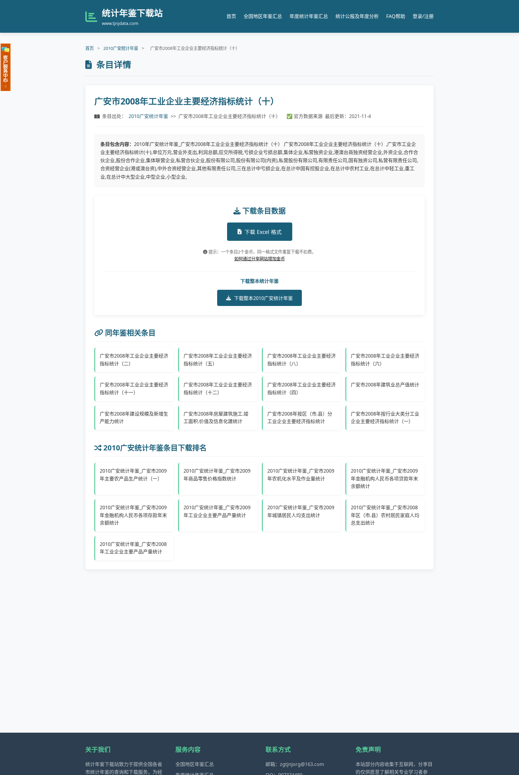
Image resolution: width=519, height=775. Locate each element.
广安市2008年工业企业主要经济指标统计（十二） (218, 388)
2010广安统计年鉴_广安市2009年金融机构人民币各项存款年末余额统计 (133, 515)
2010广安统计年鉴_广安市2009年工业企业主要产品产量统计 (217, 511)
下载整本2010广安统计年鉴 (263, 298)
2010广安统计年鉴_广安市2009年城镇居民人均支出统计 (300, 511)
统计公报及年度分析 (357, 16)
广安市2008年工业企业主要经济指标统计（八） (301, 360)
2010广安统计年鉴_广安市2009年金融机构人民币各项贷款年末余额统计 (384, 478)
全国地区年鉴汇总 (263, 16)
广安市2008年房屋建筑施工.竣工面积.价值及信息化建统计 (216, 417)
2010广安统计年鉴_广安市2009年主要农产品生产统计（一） (133, 475)
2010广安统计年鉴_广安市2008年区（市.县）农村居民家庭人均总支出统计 (385, 515)
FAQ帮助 (395, 16)
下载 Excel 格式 (263, 231)
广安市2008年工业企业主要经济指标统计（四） (301, 388)
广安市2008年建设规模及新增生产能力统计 (134, 417)
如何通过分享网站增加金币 (259, 259)
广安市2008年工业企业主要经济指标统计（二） (134, 360)
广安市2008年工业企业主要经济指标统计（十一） (134, 388)
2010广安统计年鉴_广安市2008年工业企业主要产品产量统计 (133, 548)
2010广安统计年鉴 (120, 48)
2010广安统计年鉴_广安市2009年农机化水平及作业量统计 (300, 475)
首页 (231, 16)
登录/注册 (423, 16)
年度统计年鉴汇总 (309, 16)
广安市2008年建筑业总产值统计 (385, 384)
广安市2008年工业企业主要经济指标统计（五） (218, 360)
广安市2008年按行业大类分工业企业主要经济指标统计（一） (385, 417)
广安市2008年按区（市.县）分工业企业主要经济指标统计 (299, 417)
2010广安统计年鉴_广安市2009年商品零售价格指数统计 (217, 475)
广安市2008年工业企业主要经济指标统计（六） (385, 360)
